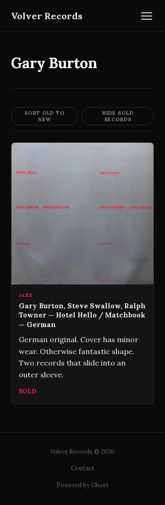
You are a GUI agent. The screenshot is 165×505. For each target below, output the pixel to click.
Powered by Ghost (82, 485)
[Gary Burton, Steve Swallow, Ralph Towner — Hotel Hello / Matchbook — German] (82, 273)
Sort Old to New (44, 116)
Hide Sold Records (118, 116)
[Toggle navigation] (146, 16)
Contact (82, 468)
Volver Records (46, 15)
